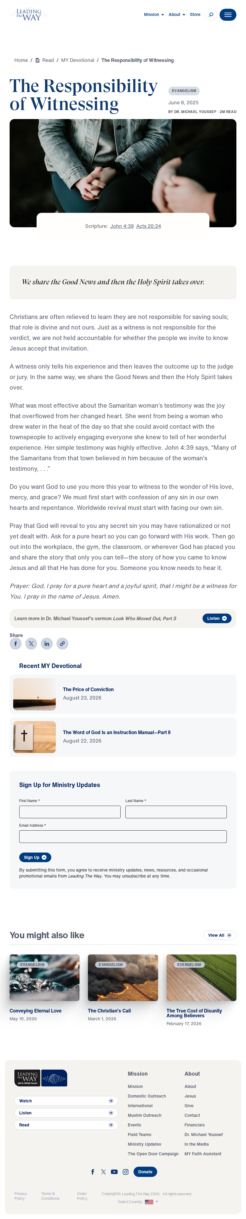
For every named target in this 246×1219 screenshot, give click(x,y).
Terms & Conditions (50, 1196)
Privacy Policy (20, 1196)
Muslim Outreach (144, 1115)
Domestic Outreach (147, 1096)
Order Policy (82, 1196)
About (190, 1086)
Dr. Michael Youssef (203, 1134)
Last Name (135, 800)
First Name (29, 800)
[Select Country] (152, 1201)
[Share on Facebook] (16, 644)
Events (134, 1125)
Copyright (110, 1193)
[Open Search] (211, 15)
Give (189, 1105)
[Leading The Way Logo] (29, 14)
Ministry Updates (144, 1144)
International (140, 1105)
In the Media (196, 1144)
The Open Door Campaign (153, 1153)
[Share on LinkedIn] (47, 644)
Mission (135, 1086)
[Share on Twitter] (31, 644)
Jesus (190, 1096)
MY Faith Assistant (202, 1153)
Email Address (32, 825)
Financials (194, 1125)
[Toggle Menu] (228, 15)
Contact (192, 1115)
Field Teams (139, 1134)
